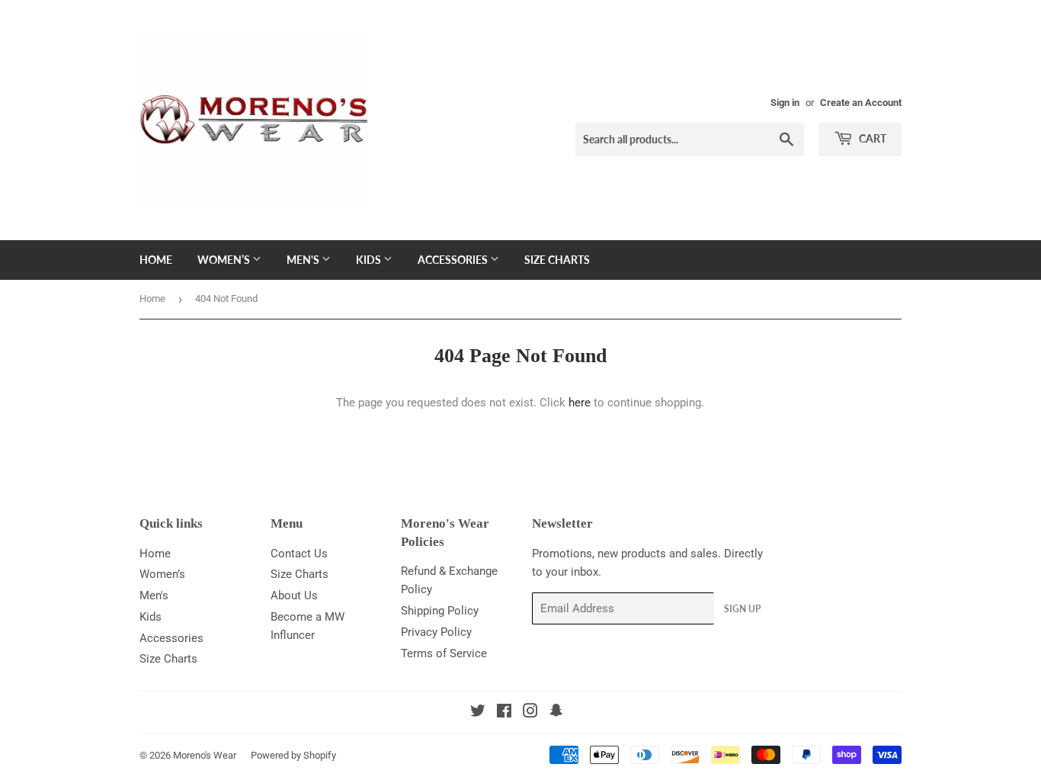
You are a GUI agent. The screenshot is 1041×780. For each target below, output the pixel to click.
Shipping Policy (440, 611)
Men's (304, 259)
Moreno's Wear (204, 755)
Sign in (784, 102)
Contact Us (299, 553)
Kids (369, 259)
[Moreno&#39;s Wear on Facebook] (504, 713)
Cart (871, 138)
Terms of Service (444, 653)
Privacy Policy (436, 632)
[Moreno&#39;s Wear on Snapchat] (556, 713)
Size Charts (557, 259)
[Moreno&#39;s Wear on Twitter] (477, 713)
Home (155, 259)
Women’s (224, 259)
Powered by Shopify (293, 755)
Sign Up (742, 609)
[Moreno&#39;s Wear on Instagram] (530, 713)
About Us (294, 595)
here (580, 402)
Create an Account (861, 102)
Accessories (454, 259)
